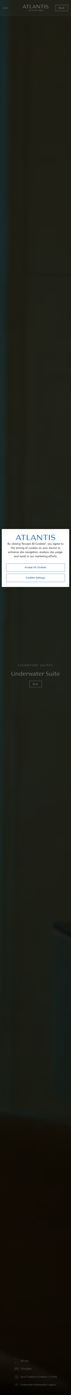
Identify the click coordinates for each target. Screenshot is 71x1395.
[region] (35, 558)
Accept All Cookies (35, 567)
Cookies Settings (35, 577)
